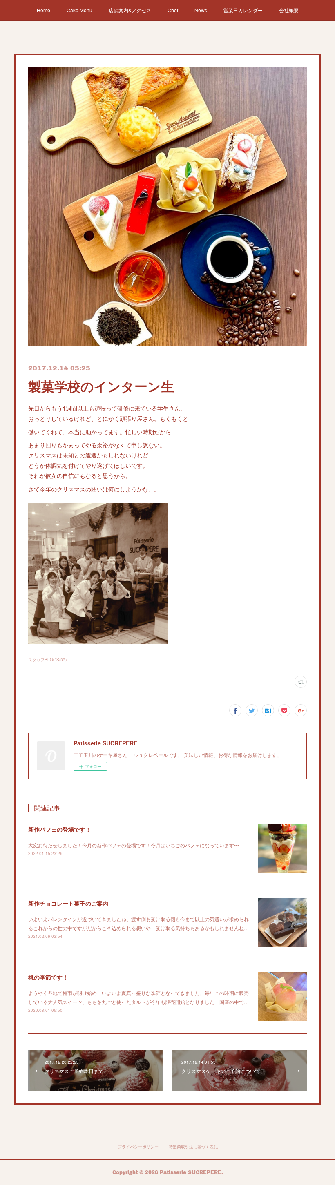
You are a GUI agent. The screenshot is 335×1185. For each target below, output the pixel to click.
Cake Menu (79, 10)
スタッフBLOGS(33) (47, 660)
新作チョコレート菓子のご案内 (68, 903)
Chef (173, 10)
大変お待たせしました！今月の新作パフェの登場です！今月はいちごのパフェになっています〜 (133, 844)
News (200, 10)
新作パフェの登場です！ (59, 829)
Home (43, 10)
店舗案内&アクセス (130, 10)
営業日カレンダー (243, 10)
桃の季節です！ (48, 977)
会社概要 (289, 10)
